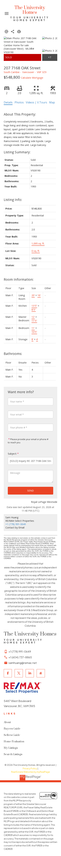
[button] (8, 673)
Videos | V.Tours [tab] (36, 102)
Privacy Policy (30, 768)
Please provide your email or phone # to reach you (28, 441)
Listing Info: (13, 199)
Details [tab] (8, 102)
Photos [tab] (19, 102)
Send (30, 490)
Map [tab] (52, 102)
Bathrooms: (13, 353)
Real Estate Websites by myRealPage (30, 771)
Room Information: (19, 279)
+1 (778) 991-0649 (15, 524)
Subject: (12, 453)
